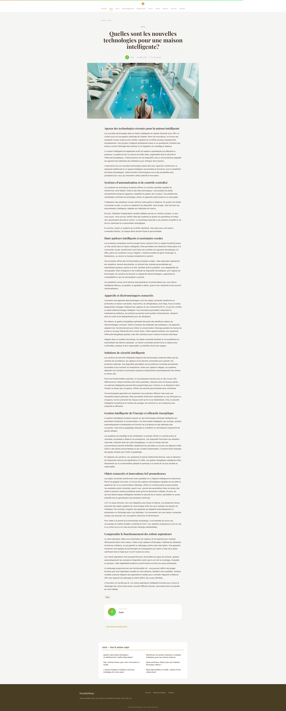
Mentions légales (159, 692)
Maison (165, 8)
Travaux (182, 8)
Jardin (157, 8)
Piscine (173, 8)
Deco (117, 8)
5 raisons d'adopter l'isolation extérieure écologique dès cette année (119, 671)
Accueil (104, 8)
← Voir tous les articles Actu (115, 627)
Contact (171, 692)
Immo (150, 8)
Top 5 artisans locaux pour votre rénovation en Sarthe (121, 663)
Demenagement (128, 8)
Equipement (141, 8)
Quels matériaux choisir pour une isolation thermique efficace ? (163, 663)
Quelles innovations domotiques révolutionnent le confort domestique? (118, 656)
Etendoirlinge (87, 693)
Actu (111, 8)
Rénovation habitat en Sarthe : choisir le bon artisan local (163, 671)
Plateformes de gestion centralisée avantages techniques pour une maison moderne (163, 656)
